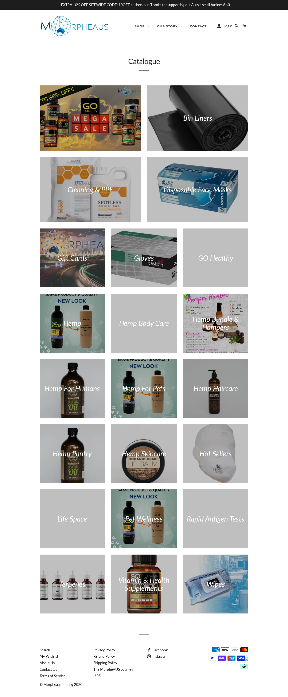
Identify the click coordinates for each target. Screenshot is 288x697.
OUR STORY (168, 26)
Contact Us (48, 669)
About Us (47, 663)
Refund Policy (104, 656)
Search (45, 650)
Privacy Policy (104, 650)
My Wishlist (49, 656)
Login (228, 26)
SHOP (140, 26)
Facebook (160, 650)
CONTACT (199, 26)
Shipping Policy (105, 663)
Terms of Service (52, 676)
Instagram (160, 656)
